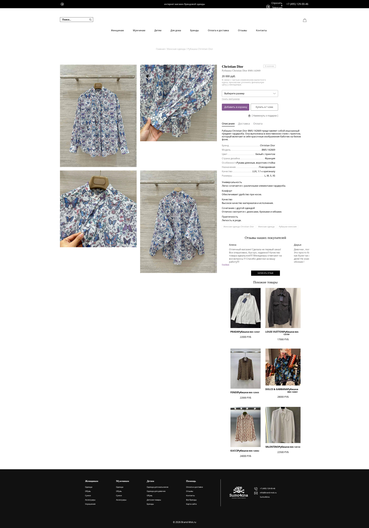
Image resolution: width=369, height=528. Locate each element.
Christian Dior (232, 66)
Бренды (194, 30)
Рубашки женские (288, 226)
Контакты (261, 30)
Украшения (90, 504)
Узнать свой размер (231, 99)
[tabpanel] (98, 116)
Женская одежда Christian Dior (238, 226)
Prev (223, 264)
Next (227, 264)
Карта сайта (191, 504)
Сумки (88, 495)
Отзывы (242, 30)
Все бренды (191, 499)
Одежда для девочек (156, 491)
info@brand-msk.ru (268, 492)
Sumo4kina (265, 497)
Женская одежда (266, 226)
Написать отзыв (265, 273)
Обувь (88, 491)
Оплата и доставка (218, 30)
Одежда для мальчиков (157, 487)
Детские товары (154, 499)
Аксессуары (90, 499)
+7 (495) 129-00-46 (297, 4)
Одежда (88, 487)
